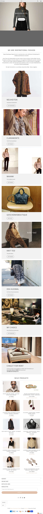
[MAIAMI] (21, 161)
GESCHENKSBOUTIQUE (17, 214)
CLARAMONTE (13, 138)
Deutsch (3, 502)
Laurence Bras (11, 416)
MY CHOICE (12, 327)
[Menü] (0, 1)
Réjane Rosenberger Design (15, 508)
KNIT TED (11, 250)
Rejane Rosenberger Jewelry (31, 397)
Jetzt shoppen (21, 19)
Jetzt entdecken (11, 105)
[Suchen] (38, 1)
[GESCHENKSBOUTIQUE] (21, 199)
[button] (40, 513)
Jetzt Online (10, 256)
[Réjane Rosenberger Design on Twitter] (24, 498)
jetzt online (10, 295)
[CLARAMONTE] (21, 122)
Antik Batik (11, 435)
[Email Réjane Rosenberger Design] (18, 498)
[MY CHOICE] (21, 312)
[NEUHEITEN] (21, 84)
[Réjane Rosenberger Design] (21, 1)
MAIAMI (10, 176)
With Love (10, 218)
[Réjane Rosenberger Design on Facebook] (20, 498)
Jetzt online (10, 144)
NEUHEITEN (12, 99)
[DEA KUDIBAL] (21, 273)
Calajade (31, 416)
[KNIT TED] (21, 235)
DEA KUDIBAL (13, 289)
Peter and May (11, 397)
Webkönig (26, 508)
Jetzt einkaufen (11, 333)
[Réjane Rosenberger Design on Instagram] (22, 498)
